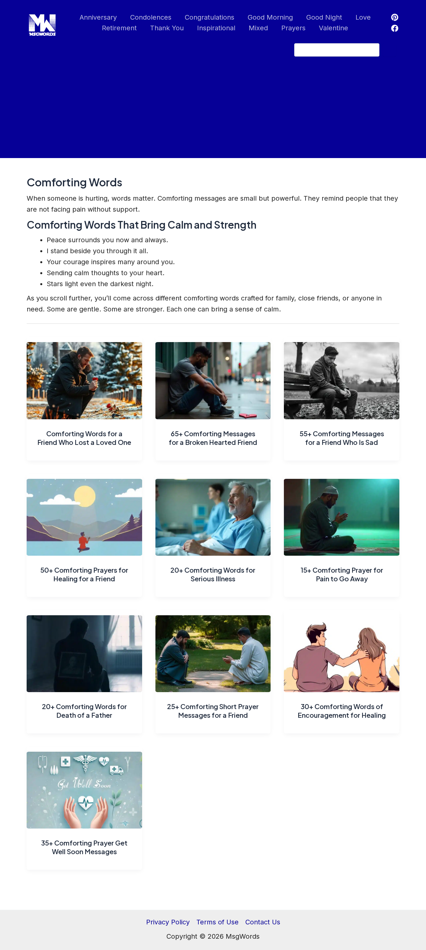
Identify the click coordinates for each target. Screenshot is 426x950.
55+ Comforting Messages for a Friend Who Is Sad (342, 437)
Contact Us (262, 922)
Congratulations (209, 17)
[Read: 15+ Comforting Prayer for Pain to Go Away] (341, 514)
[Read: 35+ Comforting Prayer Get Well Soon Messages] (84, 787)
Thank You (167, 28)
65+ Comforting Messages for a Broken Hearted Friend (213, 437)
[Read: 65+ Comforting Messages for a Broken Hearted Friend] (213, 378)
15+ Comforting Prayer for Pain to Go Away (342, 574)
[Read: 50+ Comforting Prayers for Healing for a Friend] (84, 514)
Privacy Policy (168, 922)
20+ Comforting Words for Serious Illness (212, 574)
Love (363, 17)
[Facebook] (394, 28)
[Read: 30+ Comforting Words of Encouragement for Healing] (341, 651)
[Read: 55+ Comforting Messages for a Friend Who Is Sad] (341, 378)
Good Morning (270, 17)
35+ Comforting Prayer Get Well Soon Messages (84, 847)
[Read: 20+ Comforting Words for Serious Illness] (213, 514)
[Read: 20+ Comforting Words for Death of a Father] (84, 651)
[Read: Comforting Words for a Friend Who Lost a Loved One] (84, 378)
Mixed (258, 28)
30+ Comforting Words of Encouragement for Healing (342, 710)
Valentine (333, 28)
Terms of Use (217, 922)
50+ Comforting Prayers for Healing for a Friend (84, 574)
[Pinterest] (394, 17)
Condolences (150, 17)
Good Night (324, 17)
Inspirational (216, 28)
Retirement (119, 28)
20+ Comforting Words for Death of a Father (84, 710)
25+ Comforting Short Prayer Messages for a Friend (213, 710)
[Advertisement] (213, 111)
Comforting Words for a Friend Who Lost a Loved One (84, 437)
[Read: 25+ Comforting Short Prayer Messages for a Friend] (213, 651)
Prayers (293, 28)
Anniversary (98, 17)
